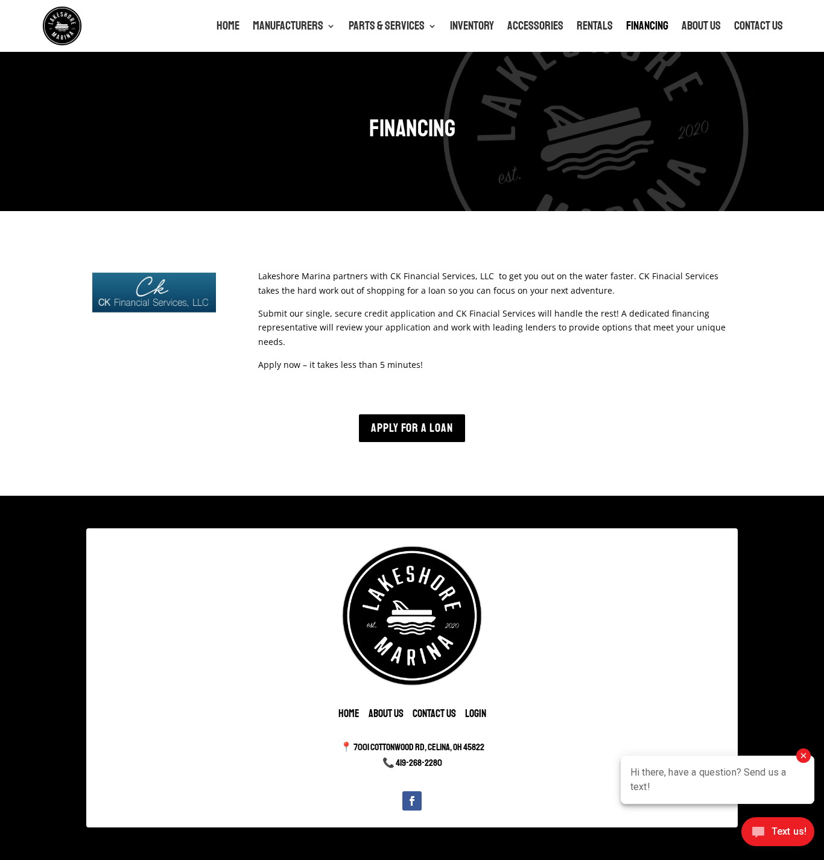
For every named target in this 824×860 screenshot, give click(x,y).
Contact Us (758, 25)
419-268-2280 (419, 763)
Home (228, 25)
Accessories (535, 25)
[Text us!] (778, 835)
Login (475, 713)
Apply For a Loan (412, 427)
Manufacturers (288, 25)
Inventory (472, 25)
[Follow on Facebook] (412, 801)
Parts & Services (387, 25)
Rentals (595, 25)
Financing (647, 25)
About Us (701, 25)
